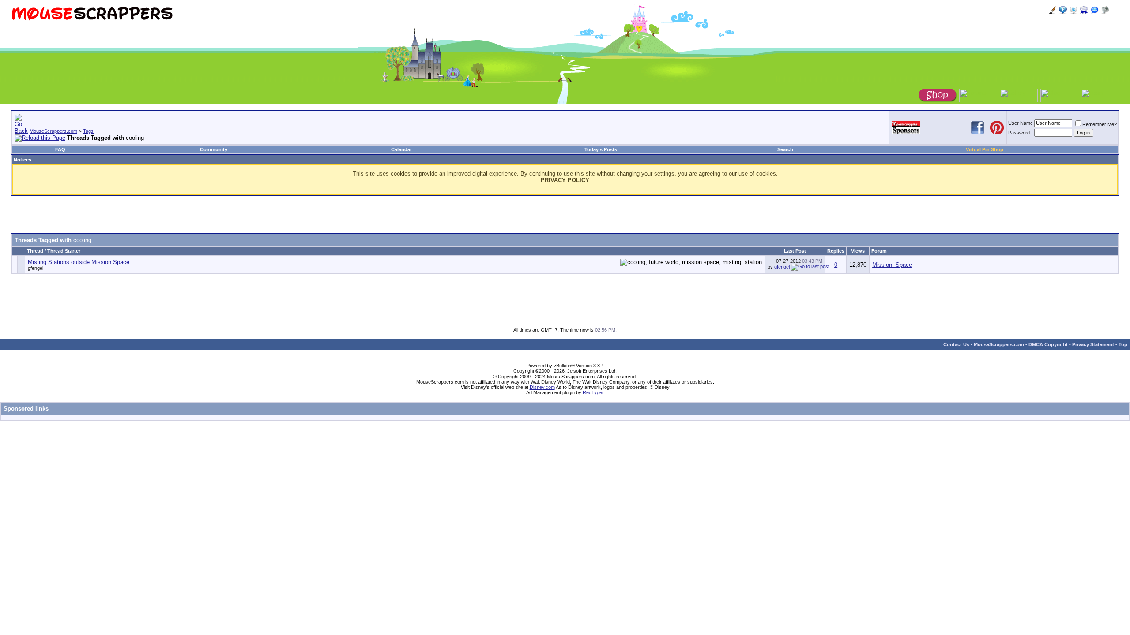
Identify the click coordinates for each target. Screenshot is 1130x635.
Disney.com (542, 387)
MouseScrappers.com (53, 131)
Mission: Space (892, 264)
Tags (88, 131)
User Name (1020, 123)
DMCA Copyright (1048, 344)
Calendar (401, 149)
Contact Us (956, 344)
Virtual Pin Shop (984, 149)
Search (785, 149)
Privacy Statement (1093, 344)
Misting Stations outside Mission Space (78, 262)
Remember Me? (1099, 124)
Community (213, 149)
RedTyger (593, 392)
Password (1019, 132)
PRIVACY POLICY (565, 180)
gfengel (35, 268)
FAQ (60, 149)
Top (1123, 344)
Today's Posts (600, 149)
